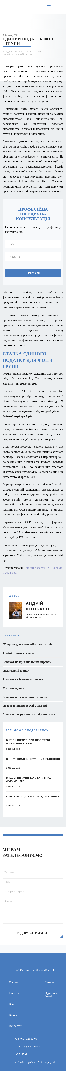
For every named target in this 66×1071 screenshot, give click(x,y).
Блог (12, 1004)
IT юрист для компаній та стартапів (28, 644)
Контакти (14, 1015)
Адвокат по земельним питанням (25, 697)
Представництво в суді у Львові (25, 705)
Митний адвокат (14, 688)
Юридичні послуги (12, 51)
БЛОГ (30, 51)
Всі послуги (16, 1025)
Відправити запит (33, 933)
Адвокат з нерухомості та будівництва (29, 714)
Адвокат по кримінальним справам (27, 662)
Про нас (14, 982)
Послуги (14, 993)
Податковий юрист (16, 670)
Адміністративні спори (18, 653)
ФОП (41, 51)
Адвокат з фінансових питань (23, 679)
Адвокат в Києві (51, 995)
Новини (50, 982)
